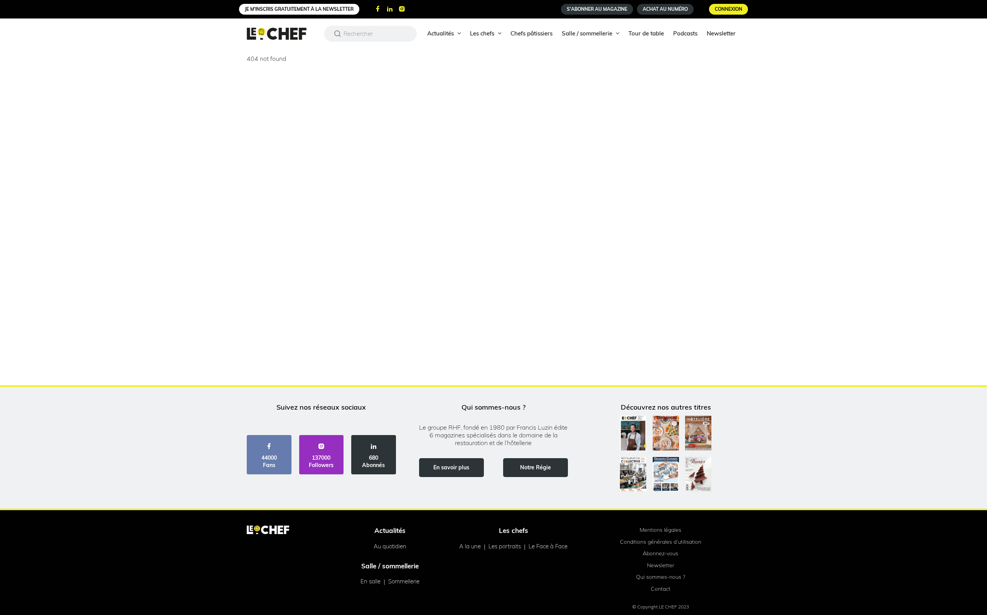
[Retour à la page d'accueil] (268, 531)
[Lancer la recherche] (337, 33)
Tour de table (646, 33)
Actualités (440, 33)
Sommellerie (403, 581)
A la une (470, 546)
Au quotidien (390, 546)
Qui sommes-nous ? (660, 576)
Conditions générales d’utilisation (660, 541)
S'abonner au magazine (597, 9)
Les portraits (504, 546)
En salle (370, 581)
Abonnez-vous (660, 553)
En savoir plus (451, 467)
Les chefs (482, 33)
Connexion (728, 9)
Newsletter (721, 33)
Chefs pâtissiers (531, 33)
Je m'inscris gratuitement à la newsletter (299, 9)
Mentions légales (660, 529)
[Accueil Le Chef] (282, 34)
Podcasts (685, 33)
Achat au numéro (665, 9)
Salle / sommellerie (587, 33)
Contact (660, 588)
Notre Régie (535, 467)
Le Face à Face (548, 546)
